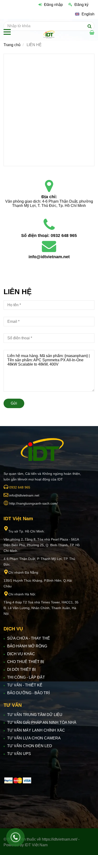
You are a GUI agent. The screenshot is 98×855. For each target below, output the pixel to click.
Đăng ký (81, 5)
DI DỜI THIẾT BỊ (21, 669)
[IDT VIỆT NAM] (49, 186)
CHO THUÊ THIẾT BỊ (25, 662)
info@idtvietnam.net (49, 256)
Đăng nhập (53, 5)
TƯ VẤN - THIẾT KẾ (24, 685)
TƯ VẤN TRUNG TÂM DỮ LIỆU (34, 715)
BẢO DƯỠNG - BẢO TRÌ (28, 693)
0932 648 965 (64, 235)
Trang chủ (12, 45)
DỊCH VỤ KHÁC (21, 654)
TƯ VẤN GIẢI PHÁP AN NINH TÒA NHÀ (41, 722)
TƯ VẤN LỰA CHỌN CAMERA (34, 738)
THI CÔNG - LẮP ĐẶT (26, 677)
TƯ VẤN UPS (19, 754)
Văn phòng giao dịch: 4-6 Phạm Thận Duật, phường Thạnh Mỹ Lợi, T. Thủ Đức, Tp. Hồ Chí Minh (49, 203)
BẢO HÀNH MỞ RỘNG (27, 646)
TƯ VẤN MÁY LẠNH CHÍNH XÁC (36, 730)
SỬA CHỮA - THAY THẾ (28, 638)
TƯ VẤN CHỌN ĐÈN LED (29, 746)
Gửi (14, 403)
